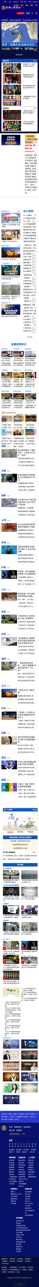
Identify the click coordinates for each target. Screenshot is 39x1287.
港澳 (3, 542)
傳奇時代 (30, 160)
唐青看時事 (22, 1177)
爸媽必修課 (31, 1172)
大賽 (10, 1)
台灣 (3, 520)
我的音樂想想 (29, 1215)
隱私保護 (27, 1259)
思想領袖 (21, 1169)
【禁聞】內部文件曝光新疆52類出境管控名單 (27, 301)
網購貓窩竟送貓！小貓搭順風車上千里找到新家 (29, 76)
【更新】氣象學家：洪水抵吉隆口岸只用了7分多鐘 (19, 45)
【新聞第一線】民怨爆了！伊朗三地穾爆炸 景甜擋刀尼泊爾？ (28, 287)
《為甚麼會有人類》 (20, 848)
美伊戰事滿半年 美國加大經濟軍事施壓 (27, 284)
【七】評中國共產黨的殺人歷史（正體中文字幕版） (12, 1022)
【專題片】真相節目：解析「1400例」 (31, 189)
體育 (3, 757)
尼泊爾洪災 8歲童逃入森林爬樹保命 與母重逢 (29, 233)
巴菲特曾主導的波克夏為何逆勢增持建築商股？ (10, 278)
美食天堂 (27, 1199)
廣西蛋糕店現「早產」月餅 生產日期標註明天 (29, 290)
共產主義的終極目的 (22, 1228)
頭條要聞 (11, 1149)
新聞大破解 (5, 391)
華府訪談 (11, 1174)
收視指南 (20, 1259)
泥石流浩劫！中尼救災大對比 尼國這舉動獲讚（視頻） (29, 248)
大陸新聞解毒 (23, 1184)
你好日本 (27, 1194)
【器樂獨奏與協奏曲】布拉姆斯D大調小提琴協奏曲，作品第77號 (18, 444)
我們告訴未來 (20, 1221)
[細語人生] (11, 1070)
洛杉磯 (21, 1114)
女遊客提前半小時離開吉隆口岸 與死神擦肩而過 (29, 293)
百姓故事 (18, 1244)
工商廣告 (18, 1251)
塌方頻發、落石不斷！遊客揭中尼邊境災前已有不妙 (29, 295)
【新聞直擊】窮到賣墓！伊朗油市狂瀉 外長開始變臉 (28, 275)
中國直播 (30, 832)
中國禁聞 (4, 370)
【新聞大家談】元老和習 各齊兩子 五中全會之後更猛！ (29, 112)
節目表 (35, 809)
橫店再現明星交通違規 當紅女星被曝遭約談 (26, 739)
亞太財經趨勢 (13, 1181)
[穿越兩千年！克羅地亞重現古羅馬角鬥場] (12, 72)
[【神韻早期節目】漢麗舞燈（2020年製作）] (30, 435)
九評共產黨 (19, 1232)
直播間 (19, 1130)
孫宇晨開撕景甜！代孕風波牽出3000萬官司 (27, 254)
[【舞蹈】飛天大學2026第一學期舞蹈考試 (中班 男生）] (7, 435)
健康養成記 (14, 1199)
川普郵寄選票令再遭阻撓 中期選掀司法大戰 (27, 266)
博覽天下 (4, 283)
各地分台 (15, 1)
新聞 (10, 1140)
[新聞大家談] (29, 1048)
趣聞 (3, 658)
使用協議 (4, 1261)
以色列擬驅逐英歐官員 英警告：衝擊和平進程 (30, 360)
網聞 (3, 780)
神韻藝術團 (13, 1267)
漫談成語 (30, 1169)
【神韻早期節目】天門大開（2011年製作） (18, 427)
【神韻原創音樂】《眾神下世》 (29, 427)
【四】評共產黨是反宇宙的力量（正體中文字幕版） (12, 1004)
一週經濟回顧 (13, 1177)
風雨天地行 (19, 1239)
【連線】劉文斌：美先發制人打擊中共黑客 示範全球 (11, 899)
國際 (3, 495)
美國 (3, 470)
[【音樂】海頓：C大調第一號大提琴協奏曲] (7, 421)
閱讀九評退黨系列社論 (31, 140)
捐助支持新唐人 (15, 1134)
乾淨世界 (30, 1267)
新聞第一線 (17, 370)
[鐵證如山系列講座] (11, 1103)
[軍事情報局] (29, 1070)
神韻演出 (24, 1152)
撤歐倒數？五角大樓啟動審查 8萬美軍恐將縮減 (27, 263)
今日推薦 (33, 1149)
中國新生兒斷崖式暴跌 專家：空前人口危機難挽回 (29, 239)
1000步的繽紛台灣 (30, 1212)
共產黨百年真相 (20, 1225)
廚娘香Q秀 (28, 1208)
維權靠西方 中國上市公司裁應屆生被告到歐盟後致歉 (29, 305)
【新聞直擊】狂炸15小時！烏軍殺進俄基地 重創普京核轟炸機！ (11, 967)
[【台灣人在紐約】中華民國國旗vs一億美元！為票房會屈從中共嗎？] (12, 130)
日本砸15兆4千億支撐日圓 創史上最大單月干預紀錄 (27, 502)
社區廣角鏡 (12, 1179)
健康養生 (4, 211)
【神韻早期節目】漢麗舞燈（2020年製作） (30, 441)
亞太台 (12, 1116)
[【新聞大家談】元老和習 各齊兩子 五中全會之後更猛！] (12, 119)
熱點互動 (21, 1162)
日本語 (10, 1119)
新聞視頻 (12, 1157)
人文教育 (4, 263)
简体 (25, 1)
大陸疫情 (6, 920)
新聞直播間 (21, 13)
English (25, 1116)
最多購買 (20, 415)
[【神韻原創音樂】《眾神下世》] (30, 421)
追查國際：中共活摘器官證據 (31, 163)
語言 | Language (33, 1)
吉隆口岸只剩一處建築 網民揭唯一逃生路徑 (29, 311)
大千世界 (27, 1206)
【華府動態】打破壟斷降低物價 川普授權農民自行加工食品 (27, 278)
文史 (3, 589)
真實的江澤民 (20, 1235)
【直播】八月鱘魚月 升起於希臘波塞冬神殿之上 (26, 714)
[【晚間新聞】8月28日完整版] (12, 105)
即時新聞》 (5, 20)
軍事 (3, 611)
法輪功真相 (28, 155)
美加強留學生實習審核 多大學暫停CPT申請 (26, 477)
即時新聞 (26, 1149)
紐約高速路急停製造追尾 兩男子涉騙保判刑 (29, 87)
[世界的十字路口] (29, 1059)
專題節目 (4, 303)
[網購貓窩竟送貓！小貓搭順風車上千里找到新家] (12, 83)
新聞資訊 (18, 1127)
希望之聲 (4, 1269)
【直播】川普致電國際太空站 (28, 308)
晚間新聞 (28, 349)
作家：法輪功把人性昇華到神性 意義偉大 (17, 859)
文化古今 (30, 1174)
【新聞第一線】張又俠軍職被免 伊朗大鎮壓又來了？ (28, 325)
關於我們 (12, 1259)
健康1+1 (13, 1191)
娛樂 (3, 733)
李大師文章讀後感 (9, 852)
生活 (3, 686)
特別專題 (19, 1218)
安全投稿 (12, 1261)
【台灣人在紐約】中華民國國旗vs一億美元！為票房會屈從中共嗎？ (29, 123)
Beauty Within (29, 1203)
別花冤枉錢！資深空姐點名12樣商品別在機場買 (29, 227)
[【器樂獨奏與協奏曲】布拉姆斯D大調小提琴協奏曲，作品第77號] (19, 435)
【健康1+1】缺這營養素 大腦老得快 (10, 225)
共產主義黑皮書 (20, 1242)
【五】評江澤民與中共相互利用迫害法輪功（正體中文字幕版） (12, 1010)
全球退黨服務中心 (15, 1269)
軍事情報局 (22, 1174)
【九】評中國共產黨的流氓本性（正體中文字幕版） (12, 1033)
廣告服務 (19, 1261)
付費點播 (33, 415)
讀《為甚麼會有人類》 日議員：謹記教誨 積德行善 (20, 855)
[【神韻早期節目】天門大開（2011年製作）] (19, 421)
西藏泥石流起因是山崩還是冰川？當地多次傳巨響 (31, 218)
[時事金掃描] (11, 1059)
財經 (3, 634)
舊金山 (6, 1116)
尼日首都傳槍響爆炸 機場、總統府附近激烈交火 (29, 236)
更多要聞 (29, 337)
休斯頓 (32, 1114)
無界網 (4, 1272)
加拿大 (15, 1114)
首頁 (11, 1127)
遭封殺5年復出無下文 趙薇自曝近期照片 (29, 230)
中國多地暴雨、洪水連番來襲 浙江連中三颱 (6, 365)
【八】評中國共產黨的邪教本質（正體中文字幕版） (12, 1027)
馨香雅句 (30, 1167)
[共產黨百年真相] (11, 1081)
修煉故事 (18, 1249)
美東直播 (10, 832)
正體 (21, 1)
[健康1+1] (11, 1092)
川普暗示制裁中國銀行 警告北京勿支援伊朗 (27, 281)
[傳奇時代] (29, 1092)
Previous (4, 35)
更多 (35, 60)
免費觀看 (20, 417)
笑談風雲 (30, 1162)
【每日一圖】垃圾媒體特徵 (27, 797)
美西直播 (20, 832)
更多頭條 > (19, 54)
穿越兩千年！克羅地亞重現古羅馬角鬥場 (29, 65)
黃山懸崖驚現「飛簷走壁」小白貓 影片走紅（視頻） (10, 297)
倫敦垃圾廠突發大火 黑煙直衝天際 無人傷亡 (18, 365)
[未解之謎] (29, 1081)
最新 (26, 415)
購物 (23, 1134)
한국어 (16, 1119)
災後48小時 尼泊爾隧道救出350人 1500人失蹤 (27, 331)
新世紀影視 (11, 1272)
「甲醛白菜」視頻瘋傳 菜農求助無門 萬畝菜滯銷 (29, 245)
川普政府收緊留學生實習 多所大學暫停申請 (27, 322)
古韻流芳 (30, 1165)
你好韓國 (27, 1196)
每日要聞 (28, 211)
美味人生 (27, 1201)
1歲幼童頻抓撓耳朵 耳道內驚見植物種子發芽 (29, 242)
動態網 (31, 1269)
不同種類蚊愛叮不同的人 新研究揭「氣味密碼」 (31, 224)
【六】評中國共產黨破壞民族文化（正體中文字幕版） (12, 1016)
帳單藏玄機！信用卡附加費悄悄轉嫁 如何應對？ (29, 314)
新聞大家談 (29, 370)
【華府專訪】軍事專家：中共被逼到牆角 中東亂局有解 (27, 317)
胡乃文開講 (14, 1196)
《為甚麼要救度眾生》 (20, 845)
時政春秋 (21, 1167)
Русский (4, 1119)
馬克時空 (21, 1181)
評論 (3, 567)
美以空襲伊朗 (7, 868)
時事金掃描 (17, 391)
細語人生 (21, 1186)
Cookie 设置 (19, 1284)
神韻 (5, 1)
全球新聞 (16, 349)
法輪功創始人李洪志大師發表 (20, 837)
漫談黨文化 (19, 1246)
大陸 (3, 446)
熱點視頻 (6, 60)
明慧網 (24, 1269)
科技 (3, 708)
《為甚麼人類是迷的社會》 (20, 841)
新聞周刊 (11, 1172)
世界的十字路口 (23, 1179)
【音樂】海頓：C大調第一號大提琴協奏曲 (30, 215)
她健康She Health (16, 1194)
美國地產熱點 (32, 1177)
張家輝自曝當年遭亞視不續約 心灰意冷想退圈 (26, 549)
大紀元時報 (22, 1267)
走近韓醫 (13, 1203)
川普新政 (6, 904)
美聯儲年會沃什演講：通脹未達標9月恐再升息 (27, 260)
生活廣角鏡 (28, 1191)
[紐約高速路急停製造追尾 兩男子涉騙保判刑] (12, 94)
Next (36, 35)
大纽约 (10, 1114)
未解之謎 (30, 1160)
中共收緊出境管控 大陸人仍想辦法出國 (27, 319)
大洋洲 (26, 1114)
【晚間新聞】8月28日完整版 (29, 97)
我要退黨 (30, 136)
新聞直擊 (28, 391)
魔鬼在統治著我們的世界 (23, 1230)
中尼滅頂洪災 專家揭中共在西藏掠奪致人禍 (27, 328)
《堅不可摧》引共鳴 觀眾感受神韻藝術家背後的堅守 (28, 221)
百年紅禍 (18, 1237)
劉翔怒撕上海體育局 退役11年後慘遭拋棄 (30, 365)
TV (28, 13)
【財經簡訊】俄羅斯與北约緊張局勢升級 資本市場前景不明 (26, 640)
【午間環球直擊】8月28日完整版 (6, 360)
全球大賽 (32, 1152)
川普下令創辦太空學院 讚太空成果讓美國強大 (27, 257)
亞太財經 (11, 1184)
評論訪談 (6, 108)
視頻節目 (27, 1127)
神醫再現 (13, 1201)
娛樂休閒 (4, 246)
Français (32, 1116)
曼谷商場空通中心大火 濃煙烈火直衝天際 (29, 251)
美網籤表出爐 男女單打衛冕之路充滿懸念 (27, 268)
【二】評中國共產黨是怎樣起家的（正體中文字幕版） (29, 994)
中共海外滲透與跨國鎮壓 (11, 885)
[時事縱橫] (11, 1048)
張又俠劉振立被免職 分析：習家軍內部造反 (27, 271)
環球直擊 (4, 349)
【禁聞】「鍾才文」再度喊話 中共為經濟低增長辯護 (27, 298)
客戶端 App (5, 1263)
